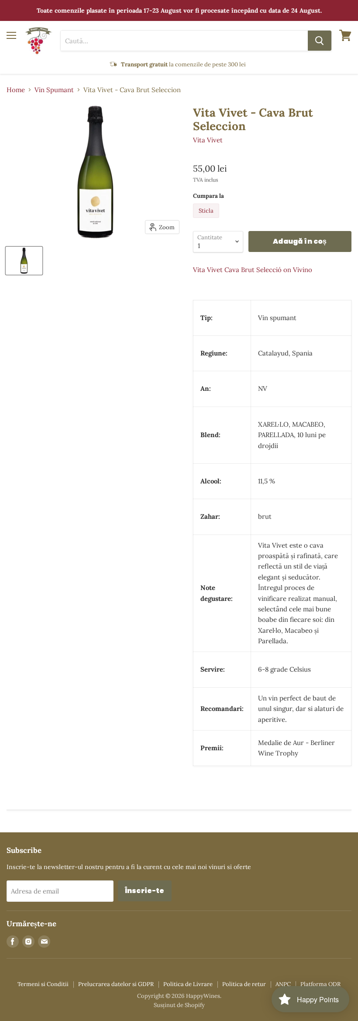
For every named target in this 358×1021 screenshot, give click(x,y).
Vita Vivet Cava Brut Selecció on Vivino (252, 270)
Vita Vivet (208, 140)
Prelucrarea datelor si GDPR (116, 984)
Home (16, 89)
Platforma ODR (320, 984)
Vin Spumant (54, 89)
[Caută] (319, 41)
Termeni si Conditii (43, 984)
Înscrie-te (145, 891)
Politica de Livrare (188, 984)
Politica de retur (244, 984)
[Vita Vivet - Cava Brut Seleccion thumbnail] (24, 261)
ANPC (283, 984)
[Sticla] (207, 220)
